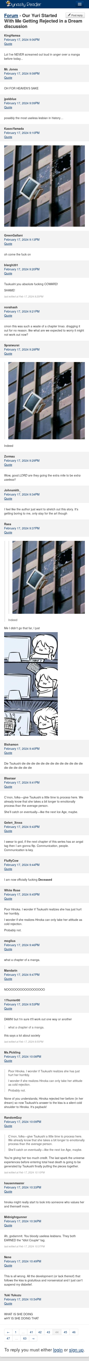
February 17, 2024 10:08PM (22, 1056)
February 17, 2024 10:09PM (22, 1122)
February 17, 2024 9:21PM (22, 311)
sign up (76, 1349)
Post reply (77, 15)
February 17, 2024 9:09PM (22, 103)
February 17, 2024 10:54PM (22, 1299)
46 (74, 1332)
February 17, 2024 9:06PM (22, 39)
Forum (11, 15)
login (58, 1349)
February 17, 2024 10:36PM (22, 1221)
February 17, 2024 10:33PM (22, 1187)
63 (24, 1338)
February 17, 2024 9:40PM (22, 748)
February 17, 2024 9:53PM (22, 1004)
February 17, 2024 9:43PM (22, 827)
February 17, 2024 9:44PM (22, 865)
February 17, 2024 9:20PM (22, 269)
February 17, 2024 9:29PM (22, 460)
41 (31, 1332)
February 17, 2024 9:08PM (22, 73)
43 (48, 1332)
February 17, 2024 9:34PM (22, 494)
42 (40, 1332)
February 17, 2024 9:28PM (22, 349)
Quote (8, 44)
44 (57, 1332)
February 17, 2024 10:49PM (22, 1261)
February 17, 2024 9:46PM (22, 945)
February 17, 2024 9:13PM (22, 239)
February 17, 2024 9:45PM (22, 894)
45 (65, 1332)
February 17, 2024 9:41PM (22, 782)
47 (8, 1338)
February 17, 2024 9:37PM (22, 528)
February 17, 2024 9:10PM (22, 133)
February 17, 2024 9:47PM (22, 974)
